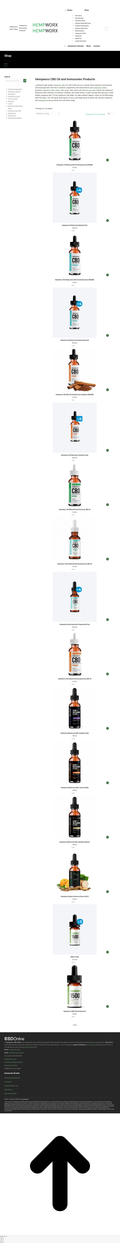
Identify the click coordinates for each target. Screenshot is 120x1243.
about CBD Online (28, 1047)
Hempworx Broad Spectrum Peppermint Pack (75, 624)
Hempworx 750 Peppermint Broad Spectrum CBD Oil (74, 564)
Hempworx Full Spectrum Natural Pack (74, 225)
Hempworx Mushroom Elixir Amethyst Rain (75, 733)
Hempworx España (10, 1093)
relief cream (64, 90)
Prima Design (25, 1099)
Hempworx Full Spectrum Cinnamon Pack (74, 455)
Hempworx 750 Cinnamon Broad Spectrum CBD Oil (74, 679)
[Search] (24, 80)
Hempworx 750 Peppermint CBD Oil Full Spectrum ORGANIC (74, 280)
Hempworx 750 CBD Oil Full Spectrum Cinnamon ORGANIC (75, 394)
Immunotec (92, 1045)
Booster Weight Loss (11, 1085)
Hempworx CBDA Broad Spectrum (75, 1011)
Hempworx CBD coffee (51, 90)
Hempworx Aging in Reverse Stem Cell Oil (75, 896)
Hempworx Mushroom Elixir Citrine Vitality (75, 787)
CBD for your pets (88, 90)
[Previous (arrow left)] (0, 1239)
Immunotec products (45, 100)
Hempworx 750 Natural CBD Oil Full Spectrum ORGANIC (75, 165)
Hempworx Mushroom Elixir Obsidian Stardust (75, 842)
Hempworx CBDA (100, 88)
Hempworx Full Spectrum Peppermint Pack (74, 340)
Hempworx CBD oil (60, 85)
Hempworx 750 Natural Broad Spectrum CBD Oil (74, 509)
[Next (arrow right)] (2, 1239)
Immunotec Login (10, 1059)
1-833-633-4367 (9, 1)
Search (7, 77)
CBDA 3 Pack (74, 957)
